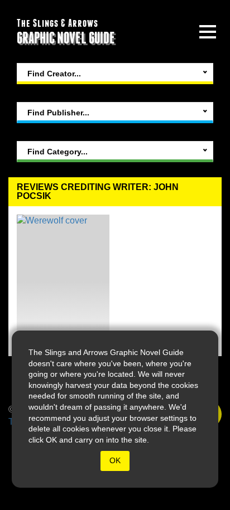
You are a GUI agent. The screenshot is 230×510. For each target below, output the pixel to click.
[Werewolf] (63, 281)
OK (115, 460)
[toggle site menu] (208, 32)
